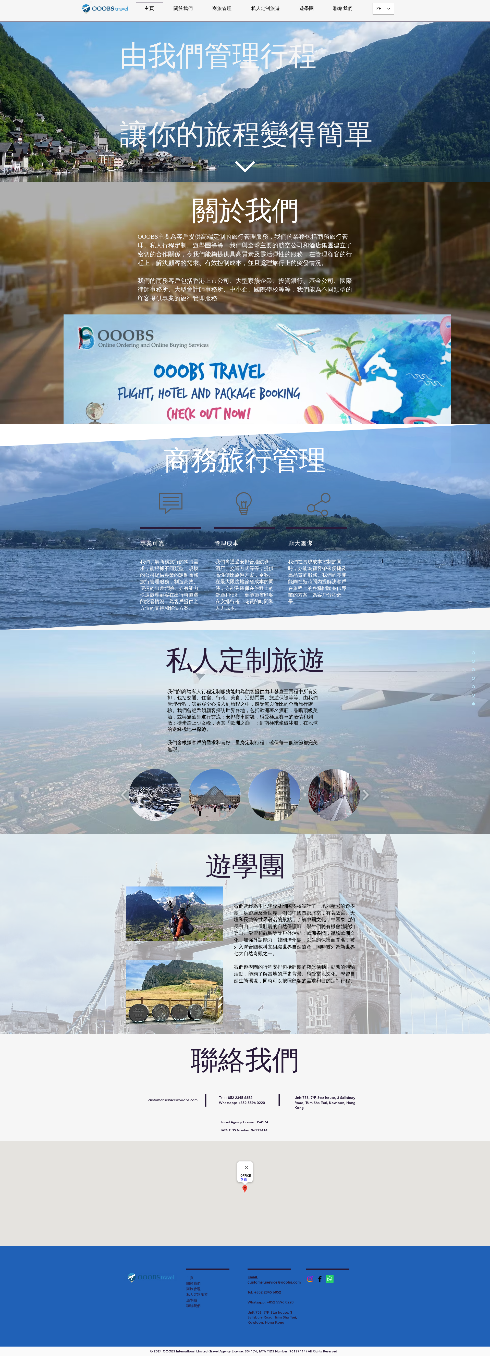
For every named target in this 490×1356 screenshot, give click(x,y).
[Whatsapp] (330, 1279)
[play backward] (124, 794)
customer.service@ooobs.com (173, 1100)
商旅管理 (193, 1289)
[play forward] (365, 794)
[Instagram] (310, 1279)
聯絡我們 (193, 1305)
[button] (155, 795)
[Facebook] (320, 1279)
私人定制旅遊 (197, 1294)
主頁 (189, 1277)
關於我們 (193, 1283)
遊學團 (191, 1300)
